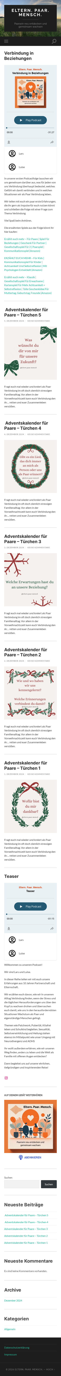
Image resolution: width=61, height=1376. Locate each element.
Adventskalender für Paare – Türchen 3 (25, 539)
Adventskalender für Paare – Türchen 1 (25, 765)
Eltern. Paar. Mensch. (30, 12)
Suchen (8, 1177)
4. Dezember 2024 (14, 434)
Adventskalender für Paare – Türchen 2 (25, 652)
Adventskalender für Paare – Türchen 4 (26, 425)
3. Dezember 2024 (14, 547)
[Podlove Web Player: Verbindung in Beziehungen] (30, 106)
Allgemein (9, 1329)
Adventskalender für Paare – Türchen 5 (26, 312)
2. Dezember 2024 (14, 661)
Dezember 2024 (13, 1300)
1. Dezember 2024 (14, 774)
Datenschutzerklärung (16, 1347)
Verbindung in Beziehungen (19, 56)
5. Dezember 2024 (14, 321)
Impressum (10, 1354)
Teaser (11, 876)
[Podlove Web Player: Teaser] (30, 908)
